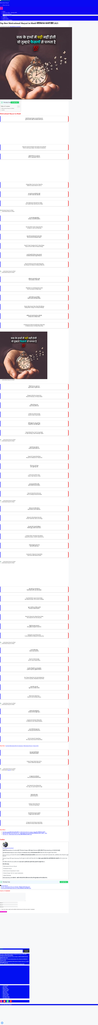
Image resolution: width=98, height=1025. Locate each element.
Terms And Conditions (7, 20)
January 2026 (5, 990)
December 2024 (6, 996)
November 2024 (6, 997)
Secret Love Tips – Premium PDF (10, 12)
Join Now (15, 102)
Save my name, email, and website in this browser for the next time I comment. (18, 909)
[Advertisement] (34, 134)
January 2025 (5, 995)
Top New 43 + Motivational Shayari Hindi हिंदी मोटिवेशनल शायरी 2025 (17, 834)
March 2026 (5, 988)
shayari (9, 770)
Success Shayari (8, 15)
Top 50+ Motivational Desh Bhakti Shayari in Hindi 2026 (12, 963)
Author (3, 110)
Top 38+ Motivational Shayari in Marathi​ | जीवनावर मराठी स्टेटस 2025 (15, 886)
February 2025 (6, 994)
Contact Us (5, 17)
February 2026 (6, 989)
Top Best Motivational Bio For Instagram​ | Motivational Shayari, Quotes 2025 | (22, 745)
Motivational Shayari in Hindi (8, 108)
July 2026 (5, 987)
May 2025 (5, 991)
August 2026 (5, 985)
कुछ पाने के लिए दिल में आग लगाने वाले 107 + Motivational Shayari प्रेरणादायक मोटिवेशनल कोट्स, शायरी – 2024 (25, 833)
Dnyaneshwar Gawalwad (15, 26)
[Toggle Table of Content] (18, 106)
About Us (5, 16)
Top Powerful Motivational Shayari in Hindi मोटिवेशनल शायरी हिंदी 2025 (16, 888)
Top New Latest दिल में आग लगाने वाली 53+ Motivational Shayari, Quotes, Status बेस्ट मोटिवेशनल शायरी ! (24, 832)
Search (1, 949)
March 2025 (5, 993)
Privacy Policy (6, 18)
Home (4, 11)
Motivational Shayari (4, 2)
